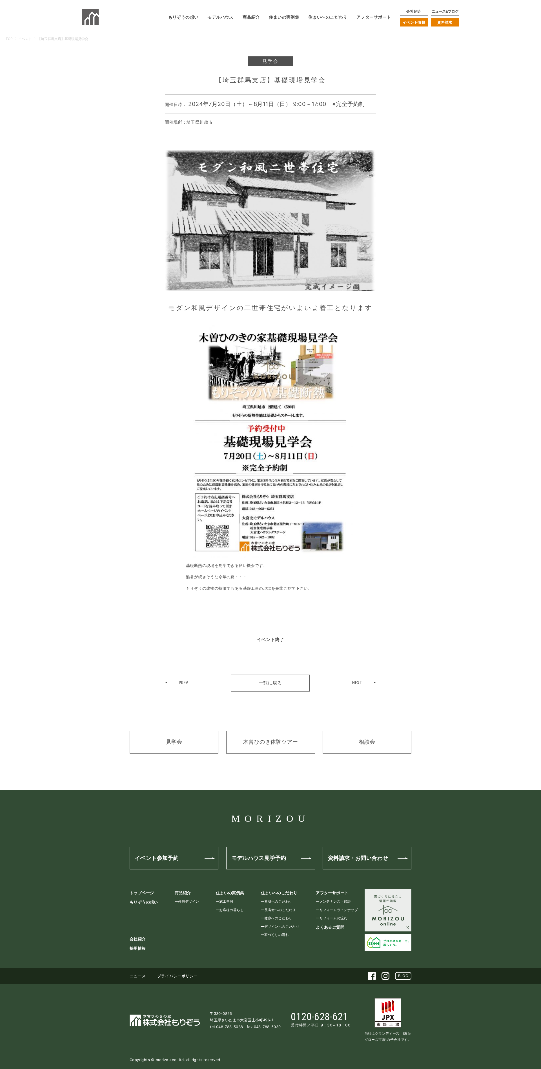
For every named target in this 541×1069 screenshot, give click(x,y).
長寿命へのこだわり (280, 910)
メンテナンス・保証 (335, 901)
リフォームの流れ (333, 918)
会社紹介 (138, 939)
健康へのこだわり (278, 918)
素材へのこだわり (278, 901)
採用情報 (138, 948)
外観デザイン (188, 901)
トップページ (142, 892)
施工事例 (226, 901)
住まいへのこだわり (279, 892)
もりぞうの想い (144, 902)
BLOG (403, 975)
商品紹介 (183, 892)
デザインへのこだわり (281, 926)
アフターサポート (332, 892)
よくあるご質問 (330, 927)
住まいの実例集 (230, 892)
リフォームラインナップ (339, 910)
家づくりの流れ (276, 935)
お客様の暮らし (231, 910)
